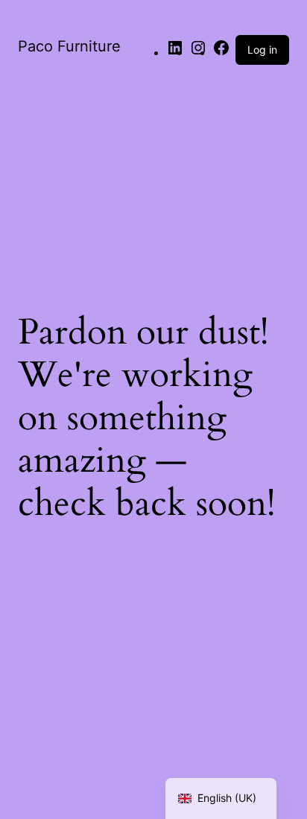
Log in (262, 49)
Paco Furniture (69, 46)
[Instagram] (198, 52)
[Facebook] (221, 52)
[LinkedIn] (175, 52)
